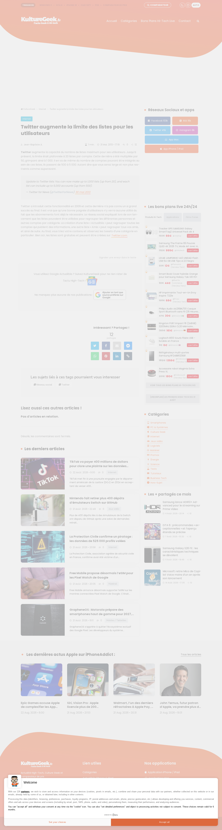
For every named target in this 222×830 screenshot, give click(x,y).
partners (25, 791)
